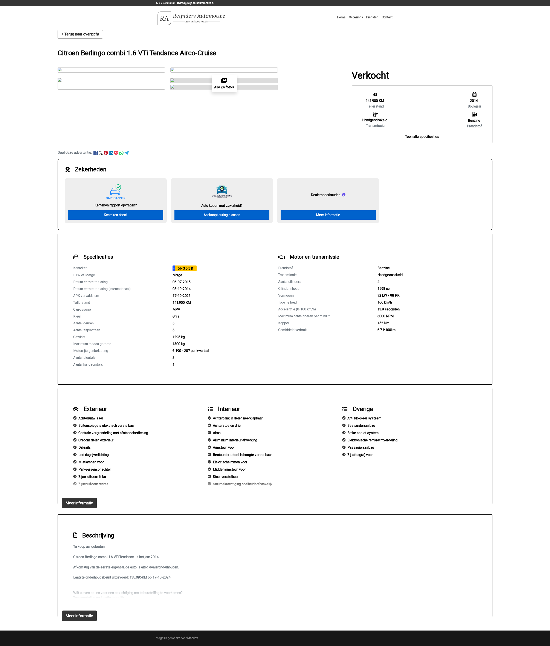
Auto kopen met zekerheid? (222, 206)
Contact (387, 17)
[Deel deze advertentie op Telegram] (126, 152)
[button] (422, 137)
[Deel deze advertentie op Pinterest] (106, 152)
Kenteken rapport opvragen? (116, 205)
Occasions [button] (356, 17)
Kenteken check (116, 215)
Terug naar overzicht (81, 34)
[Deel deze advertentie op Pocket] (116, 152)
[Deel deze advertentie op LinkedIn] (111, 152)
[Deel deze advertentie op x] (101, 152)
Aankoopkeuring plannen (222, 215)
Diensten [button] (372, 17)
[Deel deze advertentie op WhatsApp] (121, 152)
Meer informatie (328, 215)
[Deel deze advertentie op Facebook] (96, 152)
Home (341, 17)
